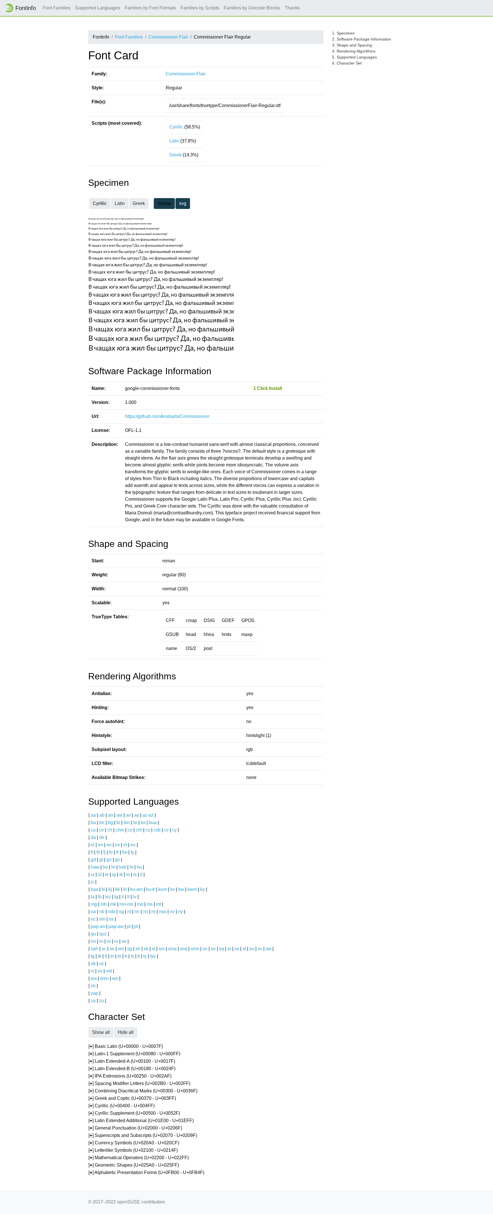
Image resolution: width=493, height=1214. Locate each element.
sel (121, 948)
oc (93, 919)
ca (93, 830)
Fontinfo (25, 8)
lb (100, 896)
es (117, 844)
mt (158, 904)
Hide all (126, 1032)
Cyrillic (176, 126)
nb (101, 911)
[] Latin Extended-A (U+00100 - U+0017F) (131, 1061)
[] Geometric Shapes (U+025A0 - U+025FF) (133, 1165)
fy (132, 852)
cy (174, 830)
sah (94, 948)
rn (101, 941)
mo (140, 904)
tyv (153, 956)
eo (109, 844)
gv (117, 859)
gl (101, 859)
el (92, 844)
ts (132, 956)
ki (103, 889)
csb (157, 830)
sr (229, 948)
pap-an (98, 926)
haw (95, 867)
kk (117, 889)
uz (101, 963)
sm (162, 948)
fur (124, 852)
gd (93, 859)
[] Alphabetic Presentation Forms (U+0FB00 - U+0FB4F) (146, 1172)
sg (129, 948)
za (93, 1000)
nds (111, 911)
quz (103, 933)
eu (133, 844)
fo (111, 852)
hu (139, 867)
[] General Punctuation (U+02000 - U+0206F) (135, 1128)
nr (153, 911)
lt (128, 896)
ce (101, 830)
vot (109, 971)
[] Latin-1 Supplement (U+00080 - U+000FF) (134, 1053)
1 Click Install (267, 388)
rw (124, 941)
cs (148, 830)
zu (101, 1000)
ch (109, 830)
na (93, 911)
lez (108, 896)
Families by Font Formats (150, 7)
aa (93, 815)
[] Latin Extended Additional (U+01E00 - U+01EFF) (141, 1120)
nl (129, 911)
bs (143, 822)
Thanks (292, 7)
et (125, 844)
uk (93, 963)
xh (93, 985)
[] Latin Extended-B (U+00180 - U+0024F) (131, 1068)
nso (162, 911)
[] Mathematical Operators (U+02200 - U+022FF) (138, 1157)
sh (138, 948)
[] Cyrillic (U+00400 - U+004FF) (121, 1105)
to (119, 956)
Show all (101, 1032)
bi (118, 822)
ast (119, 815)
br (135, 822)
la (92, 896)
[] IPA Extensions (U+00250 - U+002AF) (129, 1076)
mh (103, 904)
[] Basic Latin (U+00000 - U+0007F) (125, 1046)
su (251, 948)
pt (136, 926)
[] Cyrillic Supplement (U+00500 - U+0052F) (134, 1113)
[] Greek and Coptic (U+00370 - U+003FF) (132, 1098)
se (112, 948)
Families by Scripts (200, 7)
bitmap (164, 203)
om (102, 919)
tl (106, 956)
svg (182, 203)
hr (113, 867)
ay (136, 815)
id (100, 874)
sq (221, 948)
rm (93, 941)
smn (195, 948)
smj (183, 948)
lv (134, 896)
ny (180, 911)
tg (92, 956)
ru (116, 941)
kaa (94, 889)
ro (109, 941)
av (128, 815)
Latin (174, 140)
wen (104, 978)
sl (153, 948)
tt (139, 956)
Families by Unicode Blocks (252, 7)
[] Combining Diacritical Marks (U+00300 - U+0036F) (142, 1090)
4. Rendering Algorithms (353, 51)
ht (131, 867)
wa (94, 978)
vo (100, 971)
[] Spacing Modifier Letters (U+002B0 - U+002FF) (139, 1083)
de (101, 837)
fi (92, 852)
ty (145, 956)
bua (153, 822)
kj (110, 889)
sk (146, 948)
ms (150, 904)
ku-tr (150, 889)
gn (109, 859)
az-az (147, 815)
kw (181, 889)
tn (112, 956)
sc (104, 948)
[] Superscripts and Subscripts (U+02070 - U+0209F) (142, 1135)
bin (127, 822)
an (110, 815)
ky (202, 889)
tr (126, 956)
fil (98, 852)
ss (237, 948)
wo (115, 978)
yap (94, 993)
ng (121, 911)
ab (101, 815)
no (145, 911)
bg (110, 822)
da (93, 837)
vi (92, 971)
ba (93, 822)
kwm (192, 889)
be (101, 822)
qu (93, 933)
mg (94, 904)
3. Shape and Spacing (352, 45)
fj (104, 852)
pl (129, 926)
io (128, 874)
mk (113, 904)
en (100, 844)
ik (121, 874)
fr (117, 852)
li (123, 896)
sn (205, 948)
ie (107, 874)
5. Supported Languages (354, 57)
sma (172, 948)
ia (92, 874)
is (135, 874)
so (213, 948)
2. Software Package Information (361, 39)
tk (99, 956)
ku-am (136, 889)
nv (172, 911)
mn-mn (127, 904)
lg (116, 896)
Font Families (56, 7)
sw (268, 948)
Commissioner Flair (168, 37)
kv (172, 889)
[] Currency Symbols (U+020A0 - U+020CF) (133, 1142)
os (111, 919)
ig (114, 874)
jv (92, 881)
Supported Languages (97, 7)
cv (166, 830)
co (130, 830)
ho (105, 867)
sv (260, 948)
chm (120, 830)
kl (125, 889)
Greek (175, 154)
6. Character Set (347, 63)
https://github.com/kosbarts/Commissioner (167, 416)
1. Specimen (343, 33)
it (141, 874)
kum (162, 889)
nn (137, 911)
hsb (122, 867)
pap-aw (116, 926)
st (244, 948)
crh (139, 830)
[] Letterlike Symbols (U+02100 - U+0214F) (133, 1150)
